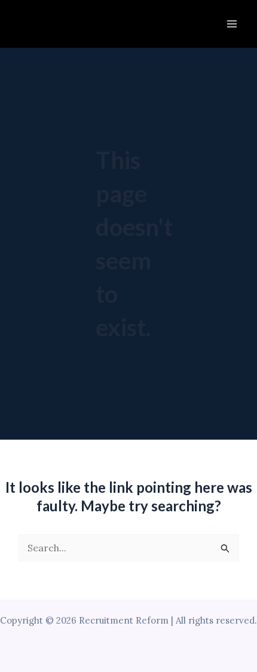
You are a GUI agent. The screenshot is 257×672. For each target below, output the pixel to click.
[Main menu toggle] (232, 24)
